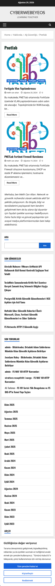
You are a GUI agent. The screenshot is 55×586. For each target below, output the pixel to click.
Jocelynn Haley (12, 357)
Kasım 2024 (10, 467)
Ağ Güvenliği (12, 81)
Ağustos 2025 (11, 411)
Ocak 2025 (9, 453)
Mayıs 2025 (9, 432)
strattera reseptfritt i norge (18, 378)
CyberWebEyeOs (27, 12)
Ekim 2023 (9, 516)
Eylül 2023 (9, 524)
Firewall (23, 81)
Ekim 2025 (9, 404)
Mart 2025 (9, 439)
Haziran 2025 (10, 426)
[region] (27, 562)
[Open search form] (50, 25)
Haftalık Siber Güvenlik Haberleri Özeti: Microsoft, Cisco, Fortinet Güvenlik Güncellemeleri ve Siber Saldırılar (23, 314)
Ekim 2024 (9, 475)
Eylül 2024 (9, 481)
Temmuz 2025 (10, 418)
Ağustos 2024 (11, 488)
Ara (6, 237)
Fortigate (32, 81)
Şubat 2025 (9, 446)
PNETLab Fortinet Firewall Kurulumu (27, 137)
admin (8, 347)
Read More (13, 115)
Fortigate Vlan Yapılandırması (27, 69)
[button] (4, 25)
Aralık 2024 (9, 461)
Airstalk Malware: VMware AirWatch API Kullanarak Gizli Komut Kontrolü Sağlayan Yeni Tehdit (26, 270)
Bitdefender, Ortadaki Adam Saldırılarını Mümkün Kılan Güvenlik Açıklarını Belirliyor (26, 361)
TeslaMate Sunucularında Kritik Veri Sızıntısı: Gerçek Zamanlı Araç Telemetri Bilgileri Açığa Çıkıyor (26, 286)
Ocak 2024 (9, 502)
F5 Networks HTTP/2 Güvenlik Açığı (21, 327)
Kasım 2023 (10, 510)
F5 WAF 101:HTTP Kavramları (25, 371)
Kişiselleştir (27, 573)
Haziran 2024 (10, 496)
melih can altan (13, 93)
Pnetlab (41, 81)
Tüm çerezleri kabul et (27, 566)
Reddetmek (27, 580)
